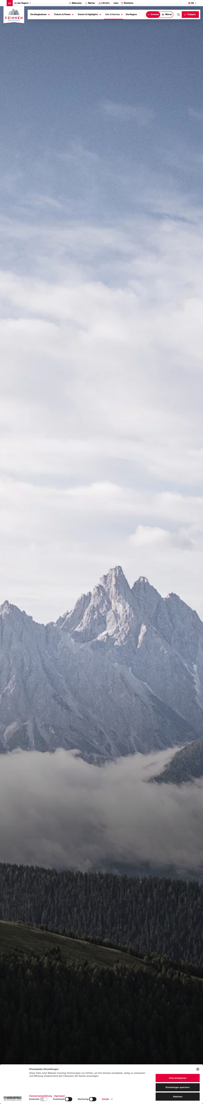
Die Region (131, 14)
